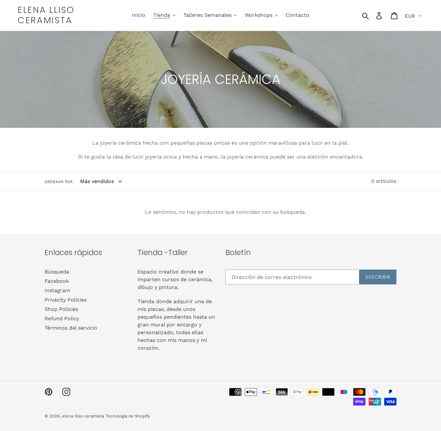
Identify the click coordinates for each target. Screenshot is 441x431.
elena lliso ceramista (46, 15)
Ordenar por (59, 182)
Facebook (57, 281)
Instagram (57, 290)
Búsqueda (57, 272)
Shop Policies (61, 309)
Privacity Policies (66, 300)
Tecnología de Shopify (128, 416)
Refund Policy (62, 318)
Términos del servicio (71, 328)
